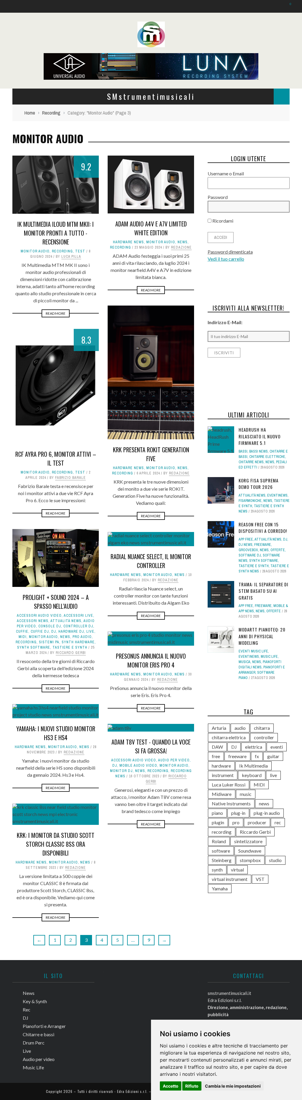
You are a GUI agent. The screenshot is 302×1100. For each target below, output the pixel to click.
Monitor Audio (35, 251)
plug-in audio (267, 813)
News (183, 242)
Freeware (262, 544)
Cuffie (22, 631)
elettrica (253, 747)
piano (217, 813)
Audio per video (174, 760)
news (264, 803)
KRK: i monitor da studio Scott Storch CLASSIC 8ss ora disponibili (55, 844)
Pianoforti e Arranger (44, 1026)
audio (240, 728)
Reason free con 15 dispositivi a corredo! (263, 527)
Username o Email (226, 173)
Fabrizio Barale (70, 477)
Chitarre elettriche (267, 456)
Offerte (277, 550)
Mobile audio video (138, 765)
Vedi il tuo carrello (226, 259)
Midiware (222, 794)
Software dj (250, 555)
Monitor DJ (121, 770)
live (273, 775)
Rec (26, 1009)
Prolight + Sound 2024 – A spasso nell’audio (56, 602)
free (216, 756)
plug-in (238, 813)
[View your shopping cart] (287, 6)
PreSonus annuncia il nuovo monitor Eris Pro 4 (151, 660)
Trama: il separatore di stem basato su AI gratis (263, 591)
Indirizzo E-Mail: (225, 322)
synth (217, 869)
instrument (223, 775)
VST (260, 879)
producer (257, 822)
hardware (221, 765)
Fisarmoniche (250, 500)
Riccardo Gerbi (71, 652)
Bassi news (258, 451)
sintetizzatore (248, 841)
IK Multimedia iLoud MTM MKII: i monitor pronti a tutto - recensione (55, 233)
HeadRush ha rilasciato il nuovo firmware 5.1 (259, 436)
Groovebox (248, 550)
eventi (276, 747)
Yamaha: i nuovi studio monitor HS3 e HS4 (55, 733)
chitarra (262, 728)
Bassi (243, 451)
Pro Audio (82, 636)
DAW (217, 747)
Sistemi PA (49, 642)
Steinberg (222, 860)
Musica (244, 662)
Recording (62, 251)
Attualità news (65, 620)
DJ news (245, 544)
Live (90, 631)
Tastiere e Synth (69, 647)
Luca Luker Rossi (228, 784)
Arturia (219, 728)
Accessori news (32, 620)
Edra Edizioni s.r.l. (132, 1091)
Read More (55, 313)
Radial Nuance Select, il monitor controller (151, 561)
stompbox (250, 860)
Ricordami (222, 220)
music (246, 794)
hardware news (128, 242)
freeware (237, 756)
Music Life (269, 656)
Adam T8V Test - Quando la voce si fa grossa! (151, 746)
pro (235, 822)
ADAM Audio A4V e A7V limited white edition (151, 228)
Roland (219, 841)
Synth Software (33, 647)
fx (257, 756)
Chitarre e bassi (38, 1034)
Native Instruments (231, 803)
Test (80, 251)
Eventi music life (253, 651)
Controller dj (78, 626)
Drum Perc (34, 1042)
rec (278, 822)
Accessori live (78, 615)
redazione (181, 247)
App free (246, 539)
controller (264, 737)
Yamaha (220, 888)
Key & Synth (35, 1001)
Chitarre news (251, 462)
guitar (273, 756)
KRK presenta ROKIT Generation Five (151, 454)
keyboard (252, 775)
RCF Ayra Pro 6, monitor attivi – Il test (55, 458)
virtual (237, 869)
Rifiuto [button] (191, 1085)
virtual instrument (229, 879)
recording (222, 832)
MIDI (23, 636)
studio (275, 860)
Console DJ (49, 626)
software (221, 850)
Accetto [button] (170, 1085)
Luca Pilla (71, 256)
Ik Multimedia (253, 765)
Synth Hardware (78, 642)
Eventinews (277, 495)
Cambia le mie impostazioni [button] (233, 1085)
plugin (218, 822)
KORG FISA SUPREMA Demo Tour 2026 (258, 483)
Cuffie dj (40, 631)
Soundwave (249, 850)
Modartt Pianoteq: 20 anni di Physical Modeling (262, 636)
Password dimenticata (230, 251)
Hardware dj (71, 631)
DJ (53, 631)
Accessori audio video (39, 615)
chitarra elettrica (229, 737)
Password (218, 197)
